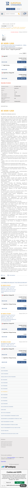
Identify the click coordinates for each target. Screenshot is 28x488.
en (21, 8)
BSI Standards (4, 379)
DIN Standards (4, 388)
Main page (3, 27)
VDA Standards (9, 445)
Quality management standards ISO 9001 (10, 415)
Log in (8, 8)
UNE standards (4, 403)
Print (4, 275)
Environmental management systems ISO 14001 (11, 418)
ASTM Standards (4, 373)
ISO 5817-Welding (4, 430)
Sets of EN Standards (5, 412)
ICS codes (3, 367)
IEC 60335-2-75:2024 (8, 317)
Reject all (8, 482)
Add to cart (23, 62)
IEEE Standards (4, 394)
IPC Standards (4, 397)
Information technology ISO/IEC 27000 (9, 433)
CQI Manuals (3, 446)
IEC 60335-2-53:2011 (8, 289)
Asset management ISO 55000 (7, 421)
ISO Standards (4, 400)
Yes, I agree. (20, 482)
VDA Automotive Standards (7, 406)
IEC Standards (8, 27)
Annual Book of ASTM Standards (8, 376)
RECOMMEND (12, 275)
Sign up (12, 8)
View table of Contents (6, 83)
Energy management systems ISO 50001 (9, 424)
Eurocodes (3, 409)
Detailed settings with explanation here (14, 485)
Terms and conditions (11, 457)
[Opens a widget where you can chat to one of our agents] (23, 485)
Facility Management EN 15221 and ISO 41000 (10, 427)
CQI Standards (4, 385)
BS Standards (9, 441)
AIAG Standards (4, 370)
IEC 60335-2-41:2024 (8, 344)
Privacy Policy (3, 461)
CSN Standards (4, 382)
